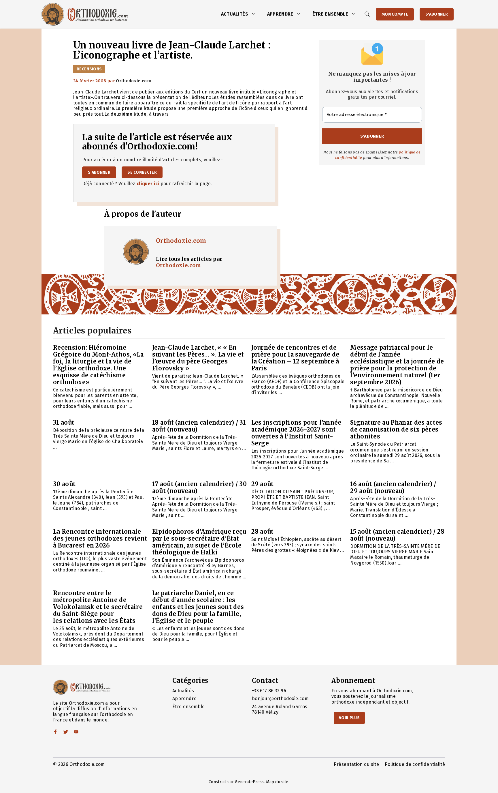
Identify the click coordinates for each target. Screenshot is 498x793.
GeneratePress (249, 781)
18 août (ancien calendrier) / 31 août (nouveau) (199, 426)
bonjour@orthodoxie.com (280, 698)
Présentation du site (356, 764)
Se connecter (142, 172)
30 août (64, 484)
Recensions (89, 69)
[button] (254, 14)
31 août (63, 422)
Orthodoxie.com (181, 240)
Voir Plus (349, 717)
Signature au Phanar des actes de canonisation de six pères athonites (396, 429)
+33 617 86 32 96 (269, 690)
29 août (262, 484)
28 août (262, 531)
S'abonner (436, 14)
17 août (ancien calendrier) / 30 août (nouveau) (199, 487)
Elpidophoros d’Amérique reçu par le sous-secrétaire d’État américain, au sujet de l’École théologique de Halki (199, 542)
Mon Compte (395, 14)
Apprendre (280, 14)
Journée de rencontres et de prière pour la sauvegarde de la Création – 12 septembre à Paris (295, 358)
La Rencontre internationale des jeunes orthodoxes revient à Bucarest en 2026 (100, 538)
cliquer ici (148, 183)
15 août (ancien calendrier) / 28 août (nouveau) (397, 535)
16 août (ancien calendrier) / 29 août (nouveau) (393, 487)
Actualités (234, 14)
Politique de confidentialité (415, 764)
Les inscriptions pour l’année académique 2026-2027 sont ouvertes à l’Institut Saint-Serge (296, 433)
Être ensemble (330, 14)
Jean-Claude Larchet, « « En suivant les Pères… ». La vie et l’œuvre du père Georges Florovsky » (198, 358)
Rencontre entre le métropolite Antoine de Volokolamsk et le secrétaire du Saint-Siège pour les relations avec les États (98, 606)
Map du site (277, 781)
